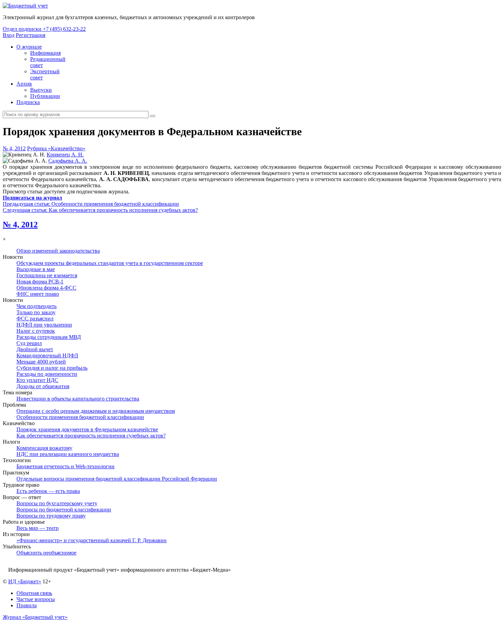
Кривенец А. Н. (65, 154)
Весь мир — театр (37, 528)
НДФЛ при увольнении (44, 325)
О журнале (29, 47)
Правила (26, 605)
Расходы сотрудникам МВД (48, 337)
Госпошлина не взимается (46, 275)
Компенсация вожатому (44, 448)
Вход (8, 35)
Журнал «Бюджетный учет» (35, 617)
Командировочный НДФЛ (47, 355)
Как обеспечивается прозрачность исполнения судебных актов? (91, 435)
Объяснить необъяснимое (46, 553)
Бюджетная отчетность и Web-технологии (65, 466)
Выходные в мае (35, 269)
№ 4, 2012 (14, 148)
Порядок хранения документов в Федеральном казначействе (87, 429)
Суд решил (29, 343)
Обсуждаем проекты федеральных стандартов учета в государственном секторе (109, 263)
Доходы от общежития (42, 386)
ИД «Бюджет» (24, 581)
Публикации (45, 96)
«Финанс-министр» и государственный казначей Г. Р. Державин (91, 540)
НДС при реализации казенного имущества (67, 454)
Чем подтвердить (36, 306)
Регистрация (30, 35)
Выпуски (41, 90)
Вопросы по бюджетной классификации (63, 509)
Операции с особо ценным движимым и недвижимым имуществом (95, 411)
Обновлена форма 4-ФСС (46, 288)
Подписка (28, 102)
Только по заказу (36, 312)
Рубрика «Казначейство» (56, 148)
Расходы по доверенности (46, 374)
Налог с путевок (35, 331)
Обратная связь (34, 593)
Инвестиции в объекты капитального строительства (77, 399)
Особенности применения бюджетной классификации (80, 417)
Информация (45, 53)
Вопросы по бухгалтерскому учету (56, 503)
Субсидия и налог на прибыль (51, 368)
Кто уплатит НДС (37, 380)
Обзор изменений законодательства (58, 251)
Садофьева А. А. (67, 161)
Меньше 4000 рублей (41, 362)
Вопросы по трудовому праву (51, 516)
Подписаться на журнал (32, 198)
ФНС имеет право (37, 294)
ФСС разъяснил (34, 318)
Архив (24, 84)
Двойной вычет (34, 349)
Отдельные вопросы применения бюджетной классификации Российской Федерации (116, 479)
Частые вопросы (35, 599)
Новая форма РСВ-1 (39, 281)
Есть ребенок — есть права (48, 491)
